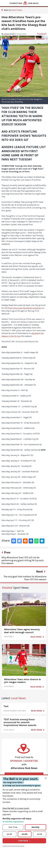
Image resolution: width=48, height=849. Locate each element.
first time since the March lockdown (24, 308)
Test (6, 706)
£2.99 (9, 834)
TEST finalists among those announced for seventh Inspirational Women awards (20, 722)
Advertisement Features (15, 711)
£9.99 (39, 834)
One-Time (13, 827)
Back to (13, 10)
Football (9, 636)
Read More (36, 637)
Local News (9, 730)
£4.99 (24, 834)
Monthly (35, 827)
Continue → (24, 840)
